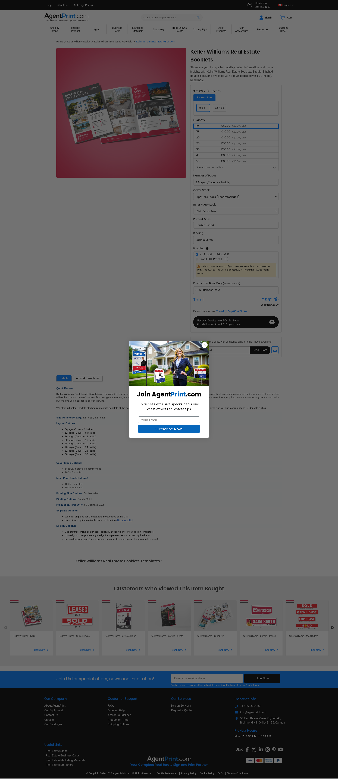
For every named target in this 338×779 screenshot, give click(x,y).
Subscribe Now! (169, 429)
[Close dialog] (204, 344)
